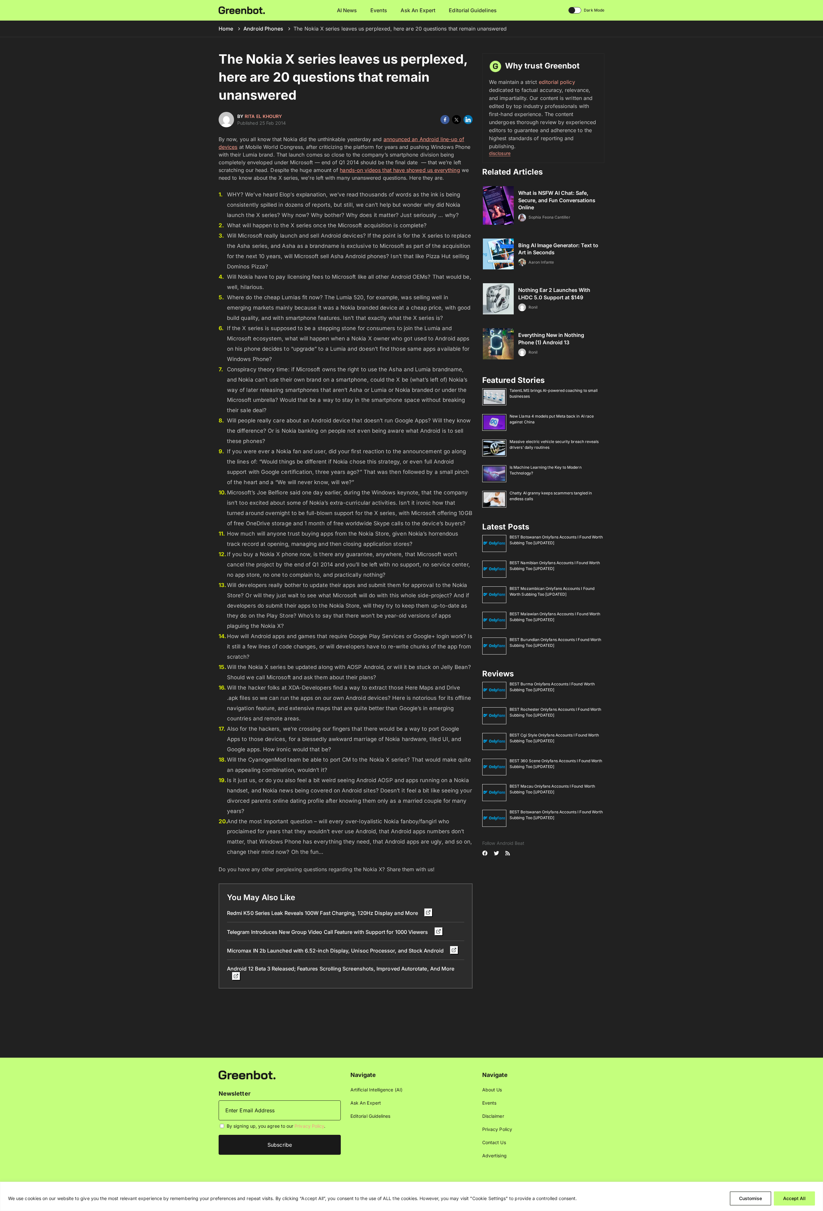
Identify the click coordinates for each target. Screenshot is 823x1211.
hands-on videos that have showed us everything (400, 170)
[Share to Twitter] (456, 119)
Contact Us (494, 1142)
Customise (750, 1198)
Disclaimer (493, 1116)
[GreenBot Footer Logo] (247, 1074)
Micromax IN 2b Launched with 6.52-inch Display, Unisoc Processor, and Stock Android (336, 950)
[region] (411, 1196)
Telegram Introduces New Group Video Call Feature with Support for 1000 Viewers (328, 932)
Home (226, 28)
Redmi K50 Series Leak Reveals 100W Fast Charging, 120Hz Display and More (323, 913)
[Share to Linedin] (468, 119)
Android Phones (263, 28)
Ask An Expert (418, 10)
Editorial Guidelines (472, 10)
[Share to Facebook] (444, 119)
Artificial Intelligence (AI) (376, 1089)
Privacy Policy (309, 1126)
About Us (492, 1089)
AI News (347, 10)
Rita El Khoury (263, 116)
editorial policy (557, 82)
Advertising (494, 1155)
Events (378, 10)
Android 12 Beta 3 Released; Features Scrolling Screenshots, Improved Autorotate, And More (340, 968)
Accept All (794, 1198)
